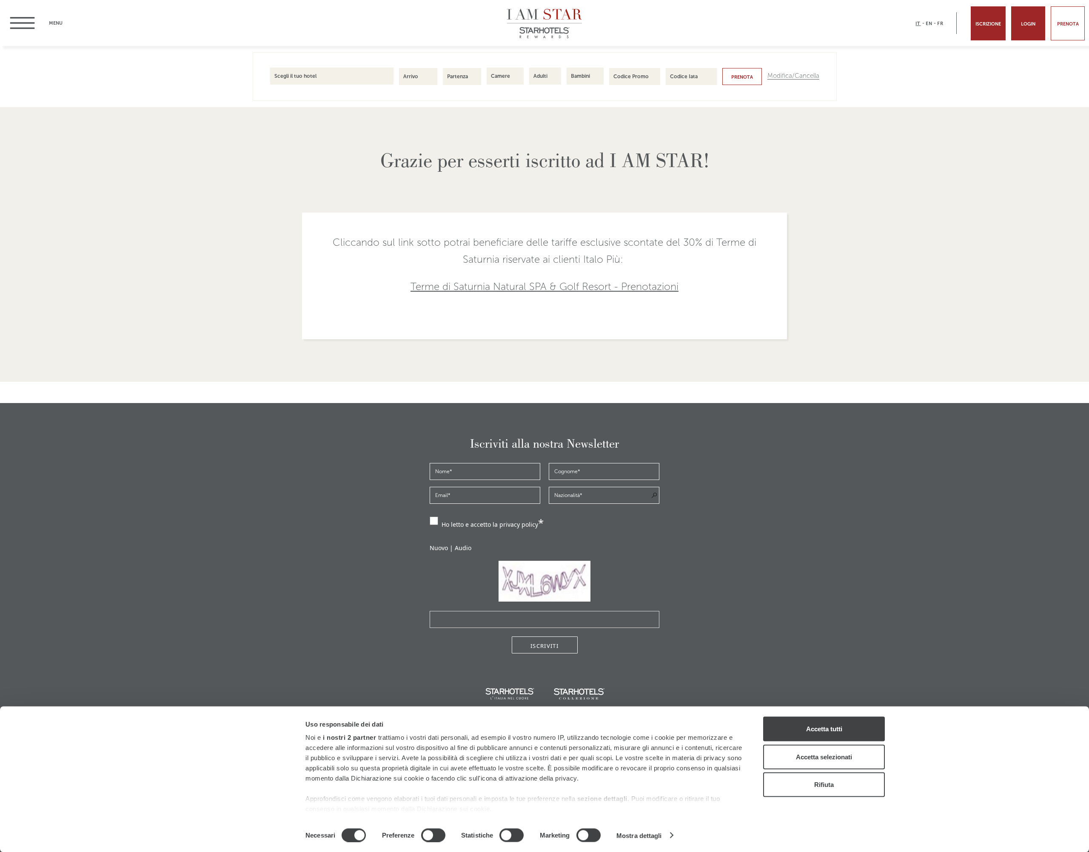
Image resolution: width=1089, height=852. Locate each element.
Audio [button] (463, 548)
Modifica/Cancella (793, 76)
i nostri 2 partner (349, 737)
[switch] (433, 835)
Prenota (742, 77)
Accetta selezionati (824, 756)
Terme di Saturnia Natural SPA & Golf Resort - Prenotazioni (544, 286)
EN (929, 23)
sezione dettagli (602, 798)
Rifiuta (824, 784)
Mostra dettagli (639, 835)
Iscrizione (988, 23)
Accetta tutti (824, 729)
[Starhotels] (545, 37)
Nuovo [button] (439, 548)
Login (1028, 23)
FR (940, 23)
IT (918, 23)
